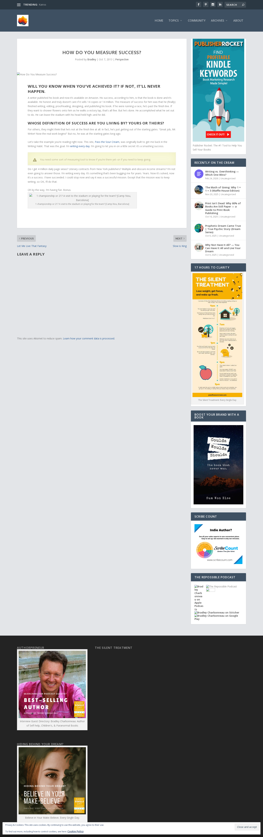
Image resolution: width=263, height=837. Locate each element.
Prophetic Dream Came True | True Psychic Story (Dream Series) (223, 229)
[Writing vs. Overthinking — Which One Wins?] (198, 173)
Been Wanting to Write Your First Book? (62, 4)
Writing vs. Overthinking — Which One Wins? (222, 173)
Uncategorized (227, 178)
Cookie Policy (75, 831)
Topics (174, 20)
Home (159, 20)
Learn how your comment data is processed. (89, 338)
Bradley (91, 59)
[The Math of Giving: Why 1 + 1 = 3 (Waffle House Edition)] (198, 189)
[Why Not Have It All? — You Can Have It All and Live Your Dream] (198, 247)
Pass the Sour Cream (107, 142)
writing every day (80, 146)
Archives (217, 20)
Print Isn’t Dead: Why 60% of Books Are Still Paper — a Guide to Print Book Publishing (223, 208)
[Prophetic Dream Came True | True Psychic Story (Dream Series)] (198, 228)
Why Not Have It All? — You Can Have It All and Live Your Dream (223, 248)
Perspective (122, 59)
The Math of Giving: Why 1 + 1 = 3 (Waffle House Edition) (223, 189)
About (238, 20)
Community (197, 20)
